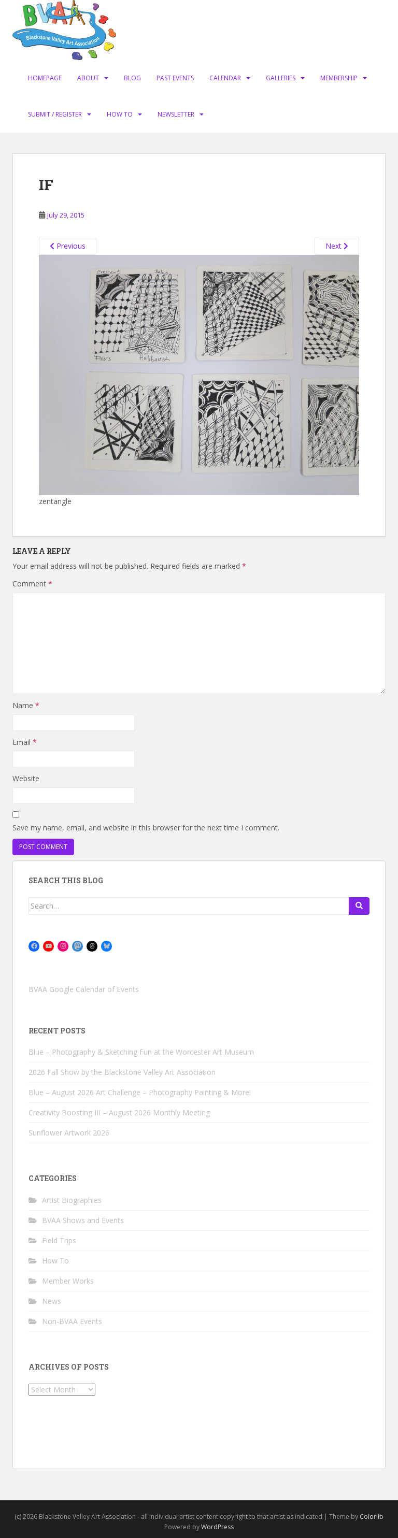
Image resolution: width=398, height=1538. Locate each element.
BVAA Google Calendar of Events (84, 989)
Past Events (175, 78)
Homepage (45, 78)
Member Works (68, 1281)
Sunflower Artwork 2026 (69, 1133)
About (88, 78)
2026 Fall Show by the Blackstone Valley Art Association (122, 1072)
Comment (32, 583)
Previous (70, 246)
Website (25, 778)
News (51, 1301)
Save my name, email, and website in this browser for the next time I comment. (145, 827)
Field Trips (59, 1240)
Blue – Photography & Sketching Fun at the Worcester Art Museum (141, 1052)
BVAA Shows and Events (83, 1220)
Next (334, 246)
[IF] (199, 374)
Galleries (280, 78)
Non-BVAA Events (72, 1321)
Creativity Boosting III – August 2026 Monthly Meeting (119, 1112)
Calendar (225, 78)
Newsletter (176, 114)
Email (24, 742)
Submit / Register (55, 114)
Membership (339, 78)
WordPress (217, 1526)
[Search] (359, 906)
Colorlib (371, 1516)
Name (25, 705)
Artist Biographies (72, 1200)
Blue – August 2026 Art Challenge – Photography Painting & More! (140, 1092)
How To (120, 114)
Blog (132, 78)
